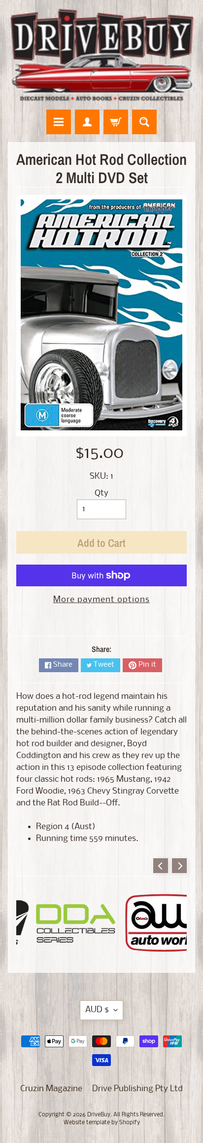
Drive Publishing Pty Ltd (137, 1089)
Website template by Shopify (102, 1123)
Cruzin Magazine (51, 1089)
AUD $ (97, 1010)
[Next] (179, 865)
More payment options (101, 600)
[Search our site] (144, 122)
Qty (101, 493)
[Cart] (115, 122)
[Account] (87, 122)
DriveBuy (98, 1115)
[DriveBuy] (101, 55)
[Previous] (160, 865)
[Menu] (58, 122)
